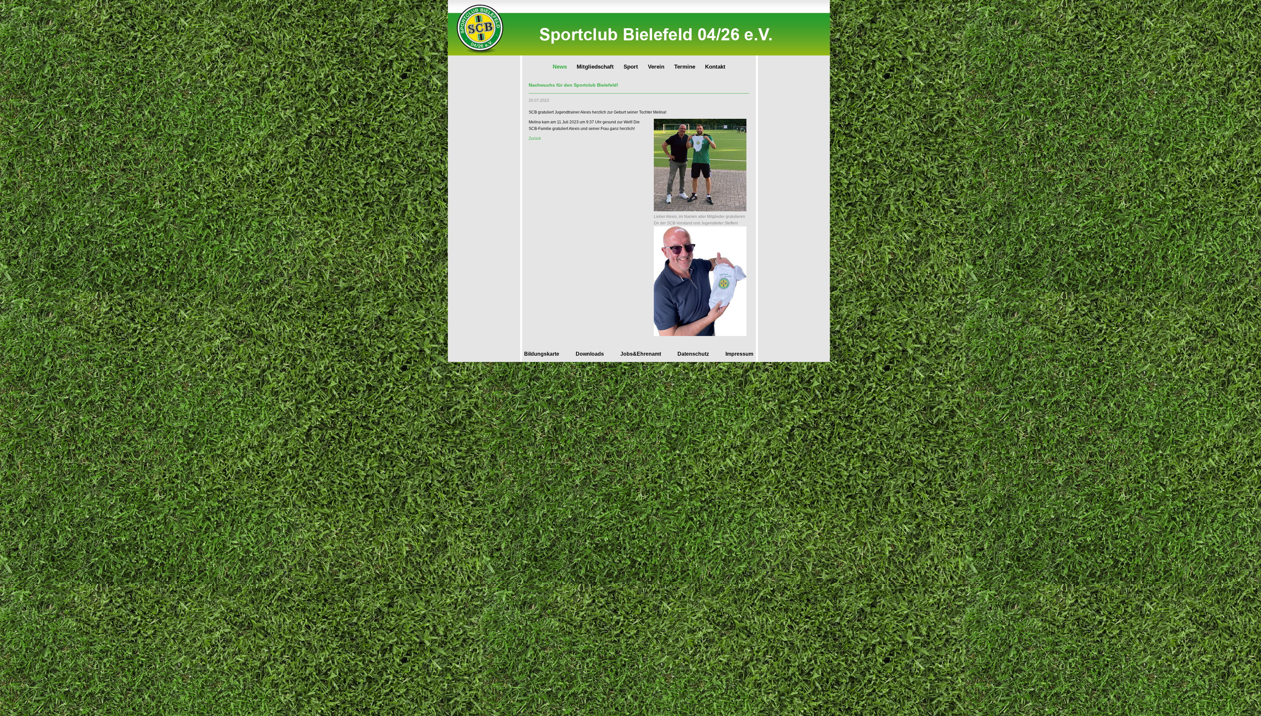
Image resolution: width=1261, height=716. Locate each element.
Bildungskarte (541, 354)
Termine (684, 67)
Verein (656, 67)
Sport (631, 67)
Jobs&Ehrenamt (640, 354)
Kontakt (715, 67)
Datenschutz (693, 354)
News (560, 67)
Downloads (590, 354)
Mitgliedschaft (595, 67)
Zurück (535, 138)
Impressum (739, 354)
